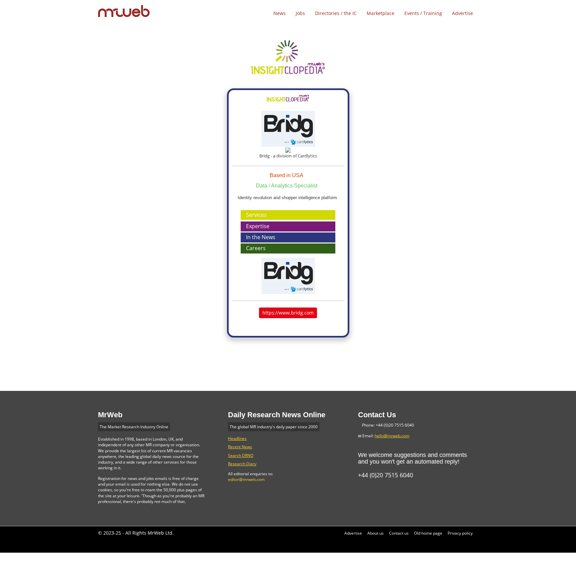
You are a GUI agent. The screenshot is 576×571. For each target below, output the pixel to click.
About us (375, 533)
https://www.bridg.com (288, 313)
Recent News (240, 447)
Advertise (462, 13)
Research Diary (242, 464)
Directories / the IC (336, 13)
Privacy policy (460, 533)
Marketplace (380, 13)
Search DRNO (240, 455)
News (279, 13)
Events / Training (423, 13)
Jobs (300, 13)
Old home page (428, 533)
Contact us (399, 533)
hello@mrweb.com (392, 436)
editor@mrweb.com (246, 479)
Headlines (237, 438)
